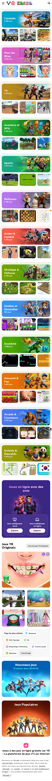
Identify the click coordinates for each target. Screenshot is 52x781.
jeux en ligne (7, 763)
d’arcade (6, 769)
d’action (42, 766)
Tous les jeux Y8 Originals (38, 546)
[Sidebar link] (3, 3)
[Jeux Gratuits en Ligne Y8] (11, 3)
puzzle (17, 769)
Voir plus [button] (6, 775)
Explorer (14, 531)
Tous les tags (26, 653)
